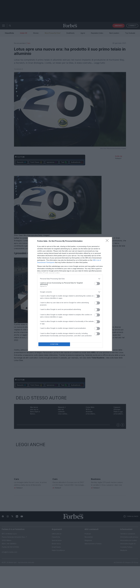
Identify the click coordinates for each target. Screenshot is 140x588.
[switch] (97, 283)
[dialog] (70, 294)
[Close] (108, 241)
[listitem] (70, 279)
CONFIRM (54, 344)
